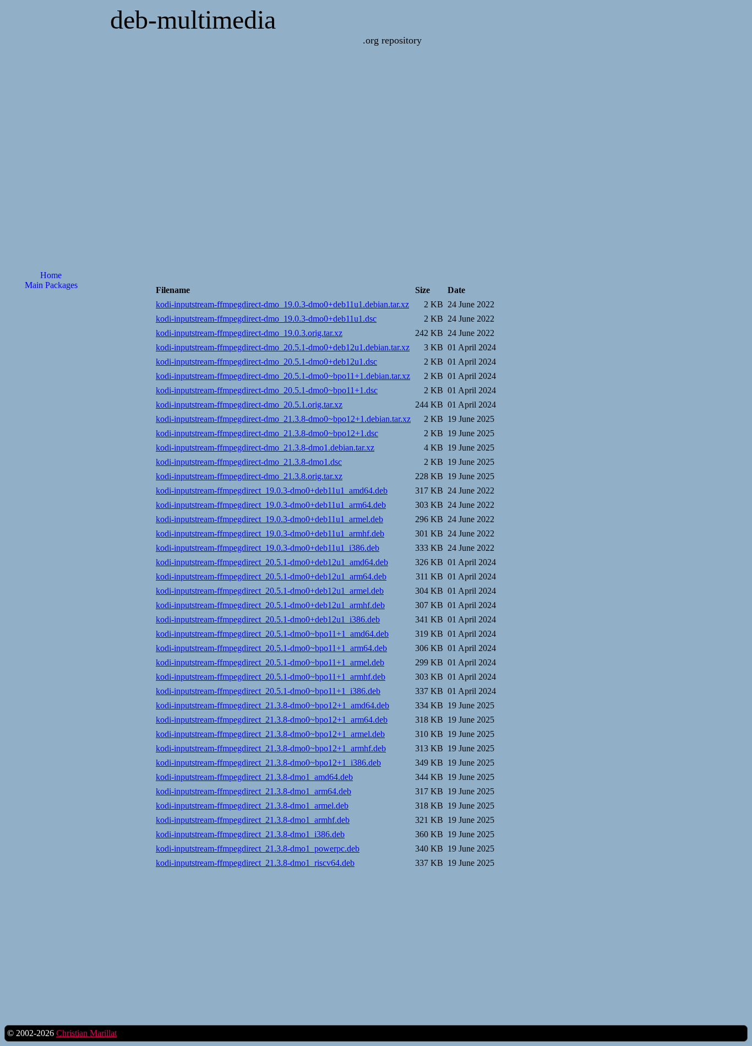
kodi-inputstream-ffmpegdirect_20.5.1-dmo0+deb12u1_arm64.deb (271, 576)
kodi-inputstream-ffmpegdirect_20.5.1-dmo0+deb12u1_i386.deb (268, 619)
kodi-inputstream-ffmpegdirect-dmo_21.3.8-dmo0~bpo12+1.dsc (267, 433)
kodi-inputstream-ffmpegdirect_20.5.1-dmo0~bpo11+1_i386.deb (268, 691)
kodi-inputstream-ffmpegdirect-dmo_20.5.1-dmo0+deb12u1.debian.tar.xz (283, 347)
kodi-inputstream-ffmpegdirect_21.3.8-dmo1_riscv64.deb (255, 863)
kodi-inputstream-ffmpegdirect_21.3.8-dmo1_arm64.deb (253, 791)
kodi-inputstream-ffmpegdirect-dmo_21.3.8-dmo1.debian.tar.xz (265, 447)
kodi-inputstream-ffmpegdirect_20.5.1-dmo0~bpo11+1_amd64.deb (272, 633)
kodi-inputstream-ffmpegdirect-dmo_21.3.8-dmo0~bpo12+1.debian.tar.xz (283, 419)
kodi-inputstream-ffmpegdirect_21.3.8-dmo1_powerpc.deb (257, 848)
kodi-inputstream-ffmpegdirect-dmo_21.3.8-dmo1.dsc (249, 462)
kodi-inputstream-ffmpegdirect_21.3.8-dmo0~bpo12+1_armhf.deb (271, 748)
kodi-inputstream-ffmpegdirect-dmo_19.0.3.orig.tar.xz (249, 333)
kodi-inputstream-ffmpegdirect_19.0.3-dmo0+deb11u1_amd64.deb (272, 490)
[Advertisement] (51, 475)
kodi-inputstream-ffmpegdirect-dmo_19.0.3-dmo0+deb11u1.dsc (266, 318)
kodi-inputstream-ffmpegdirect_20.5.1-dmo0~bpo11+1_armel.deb (270, 662)
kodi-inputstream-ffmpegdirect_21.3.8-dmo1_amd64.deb (254, 777)
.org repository (392, 40)
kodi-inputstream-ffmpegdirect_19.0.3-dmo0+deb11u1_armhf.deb (270, 533)
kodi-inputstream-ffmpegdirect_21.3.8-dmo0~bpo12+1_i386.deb (268, 762)
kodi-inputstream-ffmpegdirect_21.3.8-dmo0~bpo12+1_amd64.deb (272, 705)
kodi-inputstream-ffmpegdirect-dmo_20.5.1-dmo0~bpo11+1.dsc (267, 390)
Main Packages (51, 285)
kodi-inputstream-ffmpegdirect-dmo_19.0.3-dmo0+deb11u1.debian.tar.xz (282, 304)
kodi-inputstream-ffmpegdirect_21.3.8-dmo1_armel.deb (252, 805)
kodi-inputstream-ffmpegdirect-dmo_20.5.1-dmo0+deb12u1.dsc (266, 361)
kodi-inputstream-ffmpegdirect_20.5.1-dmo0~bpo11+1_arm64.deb (271, 648)
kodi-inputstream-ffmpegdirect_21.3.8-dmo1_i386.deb (250, 834)
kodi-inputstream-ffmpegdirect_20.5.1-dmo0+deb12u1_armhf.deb (270, 605)
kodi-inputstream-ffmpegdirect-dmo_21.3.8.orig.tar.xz (249, 476)
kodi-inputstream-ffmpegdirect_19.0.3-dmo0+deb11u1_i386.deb (267, 547)
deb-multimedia (193, 19)
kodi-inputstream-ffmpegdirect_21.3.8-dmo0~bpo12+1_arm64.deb (272, 719)
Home (51, 275)
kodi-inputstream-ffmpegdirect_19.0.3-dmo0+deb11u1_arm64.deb (271, 505)
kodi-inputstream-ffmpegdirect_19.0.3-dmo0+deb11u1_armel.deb (269, 519)
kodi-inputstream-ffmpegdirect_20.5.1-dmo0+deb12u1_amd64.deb (272, 562)
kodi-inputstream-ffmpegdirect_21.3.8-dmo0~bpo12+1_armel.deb (270, 734)
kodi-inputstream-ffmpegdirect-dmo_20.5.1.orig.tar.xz (249, 404)
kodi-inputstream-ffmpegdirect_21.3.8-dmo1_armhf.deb (253, 820)
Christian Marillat (86, 1033)
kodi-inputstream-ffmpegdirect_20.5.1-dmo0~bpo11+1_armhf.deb (270, 676)
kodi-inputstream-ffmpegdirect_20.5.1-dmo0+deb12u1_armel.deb (270, 590)
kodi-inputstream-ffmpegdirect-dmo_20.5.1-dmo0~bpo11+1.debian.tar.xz (283, 376)
